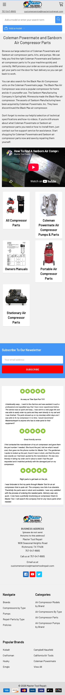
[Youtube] (32, 574)
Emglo (6, 666)
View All (38, 666)
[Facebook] (26, 574)
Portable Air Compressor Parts (48, 273)
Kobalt (6, 649)
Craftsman (8, 655)
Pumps (6, 613)
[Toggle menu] (4, 4)
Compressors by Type (14, 607)
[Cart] (61, 4)
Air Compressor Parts (46, 617)
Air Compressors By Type (48, 611)
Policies (7, 624)
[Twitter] (39, 574)
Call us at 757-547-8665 (32, 556)
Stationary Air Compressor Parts (16, 317)
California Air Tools (43, 655)
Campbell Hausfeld (43, 649)
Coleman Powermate (45, 660)
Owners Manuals (16, 269)
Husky (6, 660)
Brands (6, 602)
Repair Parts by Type (13, 619)
